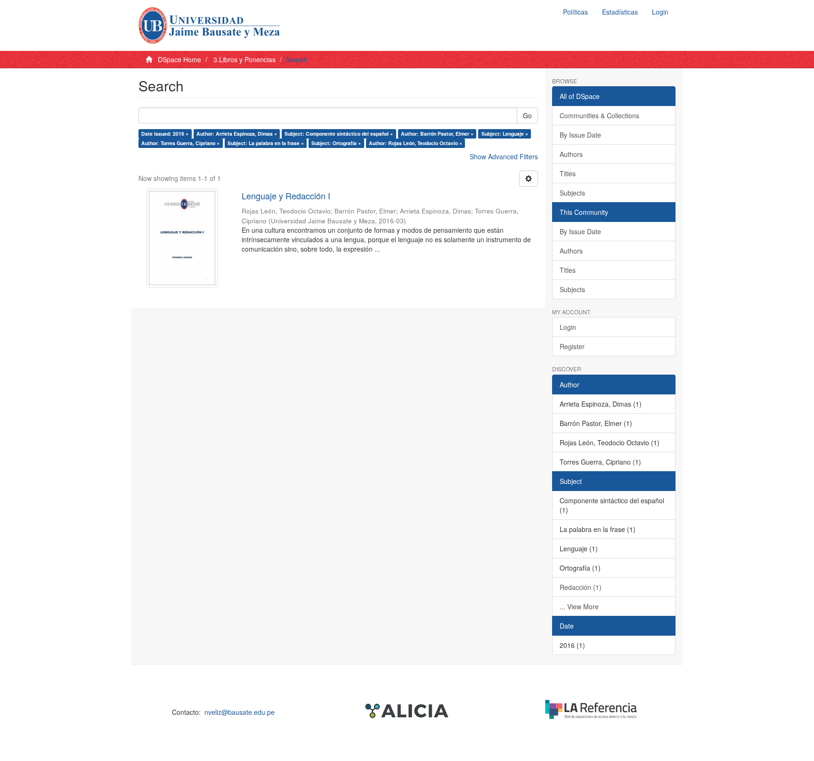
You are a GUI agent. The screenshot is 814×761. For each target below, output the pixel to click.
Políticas (575, 11)
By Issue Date (580, 134)
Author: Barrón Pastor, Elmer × (437, 133)
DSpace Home (179, 59)
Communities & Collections (599, 115)
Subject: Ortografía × (336, 143)
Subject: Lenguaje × (504, 133)
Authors (571, 154)
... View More (579, 606)
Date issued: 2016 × (164, 133)
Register (572, 346)
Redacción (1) (581, 587)
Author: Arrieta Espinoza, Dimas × (236, 133)
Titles (568, 173)
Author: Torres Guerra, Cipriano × (180, 143)
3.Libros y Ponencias (244, 59)
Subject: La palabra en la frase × (266, 143)
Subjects (572, 192)
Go (527, 115)
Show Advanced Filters (504, 156)
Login (568, 327)
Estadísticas (620, 11)
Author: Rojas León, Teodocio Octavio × (415, 143)
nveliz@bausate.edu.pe (239, 712)
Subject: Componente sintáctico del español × (339, 133)
